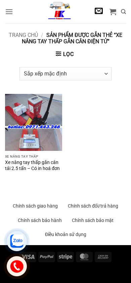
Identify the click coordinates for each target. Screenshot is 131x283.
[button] (9, 11)
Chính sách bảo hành (40, 220)
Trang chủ (23, 35)
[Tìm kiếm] (123, 11)
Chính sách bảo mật (93, 220)
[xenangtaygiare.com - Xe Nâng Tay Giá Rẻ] (59, 11)
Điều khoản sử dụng (65, 234)
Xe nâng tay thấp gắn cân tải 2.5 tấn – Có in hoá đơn (32, 165)
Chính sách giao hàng (35, 206)
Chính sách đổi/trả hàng (93, 206)
